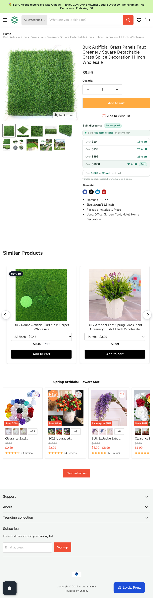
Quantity (87, 80)
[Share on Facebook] (84, 191)
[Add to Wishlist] (35, 395)
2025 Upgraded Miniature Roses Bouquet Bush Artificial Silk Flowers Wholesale (64, 439)
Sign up (62, 547)
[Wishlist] (139, 20)
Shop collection (76, 473)
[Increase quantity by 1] (117, 89)
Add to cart (41, 354)
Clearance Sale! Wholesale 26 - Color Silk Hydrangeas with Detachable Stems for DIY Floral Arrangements (22, 439)
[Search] (128, 20)
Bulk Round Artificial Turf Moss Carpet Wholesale (41, 327)
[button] (9, 130)
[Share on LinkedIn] (97, 191)
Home (7, 34)
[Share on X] (91, 191)
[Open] (10, 588)
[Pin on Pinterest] (104, 191)
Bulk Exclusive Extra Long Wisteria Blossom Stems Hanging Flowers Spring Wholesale (108, 439)
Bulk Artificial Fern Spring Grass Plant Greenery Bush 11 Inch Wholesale (115, 327)
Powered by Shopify (76, 591)
